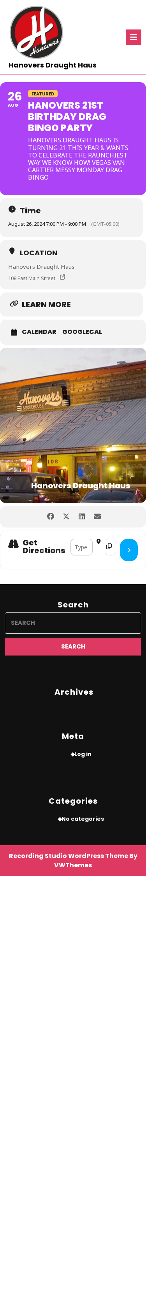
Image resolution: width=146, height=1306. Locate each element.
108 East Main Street (31, 278)
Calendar (39, 332)
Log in (82, 754)
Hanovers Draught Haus (53, 65)
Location (38, 253)
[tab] (133, 37)
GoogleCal (82, 332)
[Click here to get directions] (129, 550)
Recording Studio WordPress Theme (68, 855)
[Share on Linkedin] (82, 517)
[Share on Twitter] (66, 517)
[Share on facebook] (51, 517)
